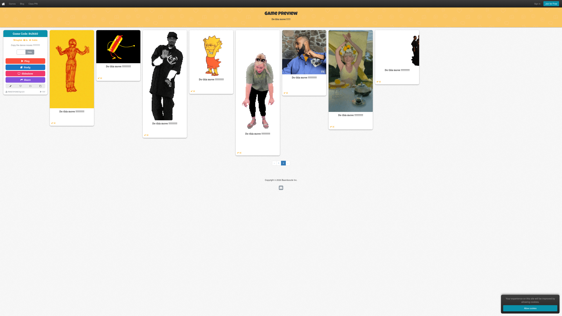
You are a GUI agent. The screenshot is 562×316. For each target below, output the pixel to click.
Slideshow (26, 73)
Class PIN (33, 3)
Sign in (537, 3)
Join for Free (551, 3)
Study (26, 67)
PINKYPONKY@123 (15, 91)
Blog (22, 3)
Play (26, 61)
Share (27, 79)
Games (12, 3)
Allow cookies (530, 308)
